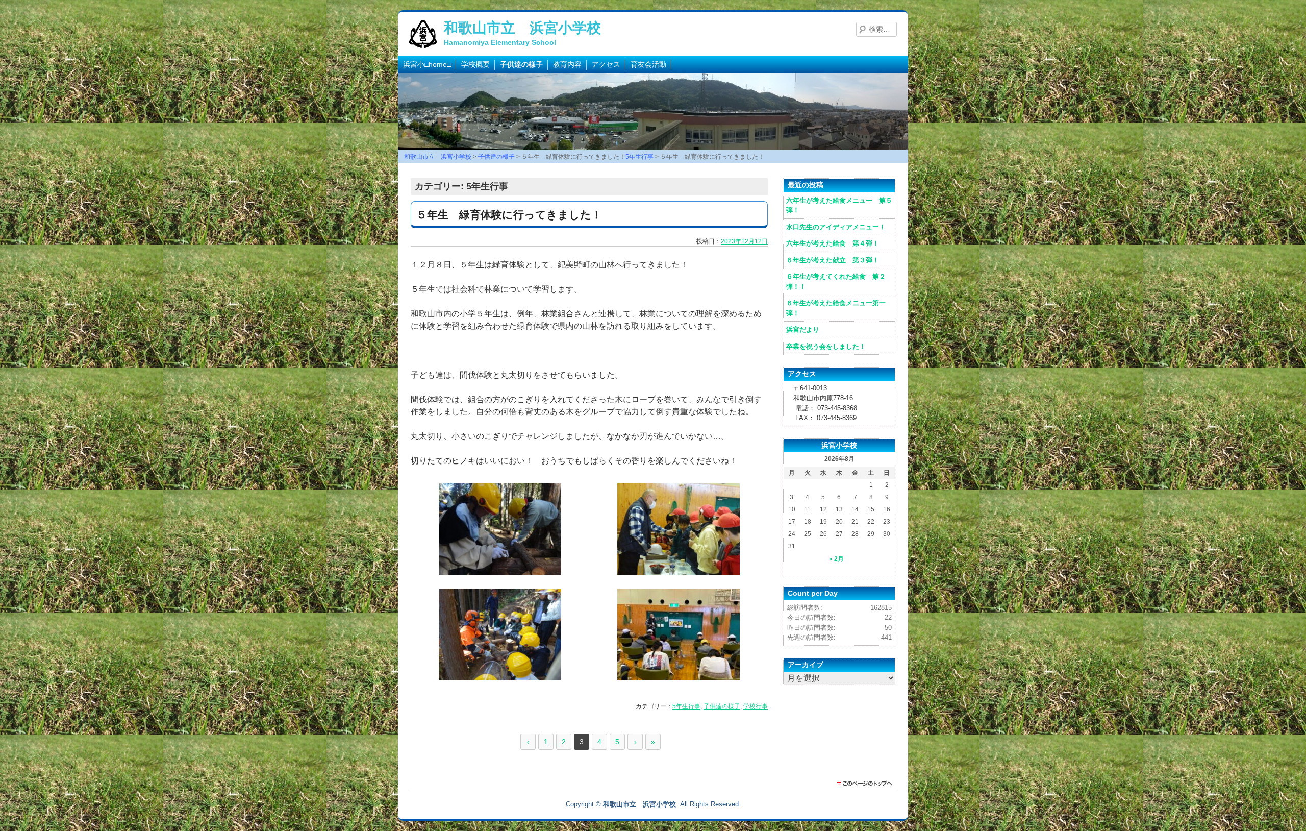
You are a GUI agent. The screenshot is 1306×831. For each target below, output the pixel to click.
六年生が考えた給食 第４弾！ (832, 243)
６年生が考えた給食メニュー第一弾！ (836, 308)
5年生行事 (686, 706)
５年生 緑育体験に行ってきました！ (509, 215)
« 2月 (836, 559)
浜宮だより (802, 329)
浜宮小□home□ (427, 64)
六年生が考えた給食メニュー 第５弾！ (839, 205)
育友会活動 (648, 64)
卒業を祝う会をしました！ (826, 346)
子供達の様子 (521, 64)
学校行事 (755, 706)
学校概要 (475, 64)
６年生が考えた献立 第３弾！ (832, 260)
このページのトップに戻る (867, 783)
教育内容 (567, 64)
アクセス (606, 64)
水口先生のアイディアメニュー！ (836, 227)
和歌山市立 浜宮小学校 (522, 28)
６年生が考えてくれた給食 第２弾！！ (836, 281)
